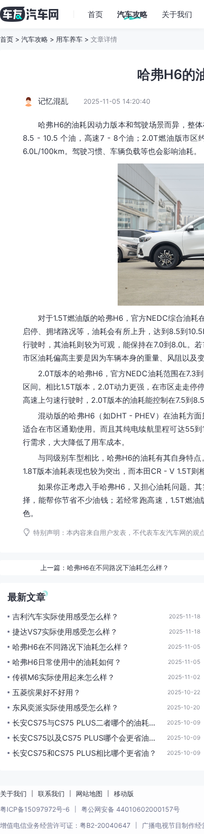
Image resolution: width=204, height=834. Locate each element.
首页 (6, 39)
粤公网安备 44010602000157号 (130, 809)
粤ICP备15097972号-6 (35, 809)
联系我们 (51, 793)
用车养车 (69, 39)
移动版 (124, 793)
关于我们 (13, 793)
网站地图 (89, 793)
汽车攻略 (34, 39)
